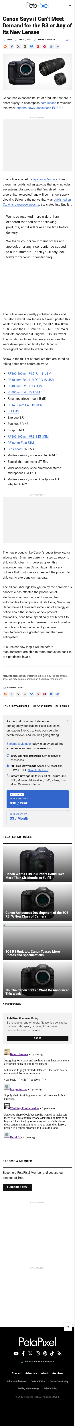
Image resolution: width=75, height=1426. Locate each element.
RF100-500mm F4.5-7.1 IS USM (29, 373)
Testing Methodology (28, 1388)
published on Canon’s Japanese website (37, 201)
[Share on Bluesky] (31, 46)
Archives (57, 1373)
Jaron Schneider (47, 40)
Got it (37, 1038)
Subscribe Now (17, 1187)
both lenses (48, 102)
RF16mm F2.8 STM (20, 442)
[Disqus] (37, 1094)
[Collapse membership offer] (67, 721)
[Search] (70, 5)
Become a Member (19, 743)
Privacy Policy (51, 1388)
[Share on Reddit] (5, 46)
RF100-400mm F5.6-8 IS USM (28, 436)
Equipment (12, 687)
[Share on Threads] (24, 46)
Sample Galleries (38, 770)
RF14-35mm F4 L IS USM (25, 404)
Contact (16, 1373)
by (45, 179)
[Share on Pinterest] (44, 46)
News (9, 40)
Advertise (31, 1373)
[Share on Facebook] (11, 46)
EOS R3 (13, 411)
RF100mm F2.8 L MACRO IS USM (30, 379)
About (44, 1373)
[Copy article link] (57, 46)
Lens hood (14, 448)
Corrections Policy (59, 1381)
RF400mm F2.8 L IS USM (24, 386)
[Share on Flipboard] (38, 46)
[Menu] (5, 5)
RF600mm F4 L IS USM (23, 392)
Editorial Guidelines (16, 1381)
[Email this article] (51, 46)
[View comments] (69, 40)
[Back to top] (68, 1327)
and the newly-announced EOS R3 (40, 107)
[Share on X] (18, 46)
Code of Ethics (38, 1381)
